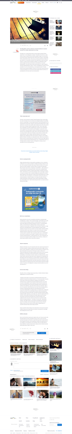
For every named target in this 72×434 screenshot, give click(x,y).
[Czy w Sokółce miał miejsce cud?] (29, 394)
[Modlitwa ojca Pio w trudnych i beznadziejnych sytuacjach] (59, 39)
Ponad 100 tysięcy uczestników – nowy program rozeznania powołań (16, 355)
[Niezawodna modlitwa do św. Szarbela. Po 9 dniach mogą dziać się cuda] (59, 33)
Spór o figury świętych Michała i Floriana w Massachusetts (29, 354)
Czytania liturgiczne (36, 424)
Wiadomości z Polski (52, 363)
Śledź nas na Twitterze (56, 71)
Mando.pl (25, 430)
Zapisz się (59, 424)
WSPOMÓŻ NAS (60, 430)
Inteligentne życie (42, 418)
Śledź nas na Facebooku (56, 69)
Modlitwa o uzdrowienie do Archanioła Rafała (29, 387)
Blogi (22, 0)
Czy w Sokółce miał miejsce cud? (28, 399)
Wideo (43, 2)
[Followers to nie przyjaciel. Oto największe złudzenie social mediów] (42, 349)
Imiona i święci (28, 426)
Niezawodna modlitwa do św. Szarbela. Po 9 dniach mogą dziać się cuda (52, 33)
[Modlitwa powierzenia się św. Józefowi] (16, 394)
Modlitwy (35, 426)
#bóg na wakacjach (31, 339)
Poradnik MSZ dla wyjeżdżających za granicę (54, 362)
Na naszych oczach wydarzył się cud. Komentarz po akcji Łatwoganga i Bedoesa (42, 400)
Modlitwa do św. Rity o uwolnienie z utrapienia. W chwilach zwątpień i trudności (55, 388)
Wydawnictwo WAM (18, 430)
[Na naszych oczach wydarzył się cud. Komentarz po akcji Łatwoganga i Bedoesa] (42, 394)
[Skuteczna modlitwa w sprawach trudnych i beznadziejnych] (59, 22)
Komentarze (34, 2)
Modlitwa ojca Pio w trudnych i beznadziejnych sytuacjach (52, 38)
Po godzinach (35, 417)
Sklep (28, 0)
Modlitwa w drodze (18, 0)
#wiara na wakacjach (39, 339)
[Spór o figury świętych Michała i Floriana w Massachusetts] (29, 349)
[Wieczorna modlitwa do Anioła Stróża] (42, 382)
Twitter (52, 419)
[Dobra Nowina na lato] (56, 369)
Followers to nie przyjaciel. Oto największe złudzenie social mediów (42, 355)
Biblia (11, 0)
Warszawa (51, 2)
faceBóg (26, 0)
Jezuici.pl (11, 430)
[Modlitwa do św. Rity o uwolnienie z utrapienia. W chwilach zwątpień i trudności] (56, 382)
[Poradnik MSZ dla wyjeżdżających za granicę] (56, 356)
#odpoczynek (24, 339)
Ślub (19, 426)
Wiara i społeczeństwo (17, 41)
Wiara (39, 2)
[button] (57, 2)
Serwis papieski (21, 424)
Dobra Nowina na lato (53, 373)
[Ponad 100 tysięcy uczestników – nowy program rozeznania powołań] (16, 349)
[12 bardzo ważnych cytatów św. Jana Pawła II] (56, 394)
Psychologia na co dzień (37, 425)
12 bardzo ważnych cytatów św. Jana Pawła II (55, 399)
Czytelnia (28, 421)
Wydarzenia (28, 2)
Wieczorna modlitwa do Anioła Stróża (42, 387)
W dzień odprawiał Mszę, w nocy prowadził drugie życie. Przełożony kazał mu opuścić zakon (52, 27)
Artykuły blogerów (21, 425)
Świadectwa (28, 425)
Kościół (51, 351)
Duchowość (27, 424)
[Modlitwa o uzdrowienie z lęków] (16, 382)
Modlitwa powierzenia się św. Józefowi (16, 399)
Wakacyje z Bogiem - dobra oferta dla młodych (54, 350)
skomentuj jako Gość (17, 370)
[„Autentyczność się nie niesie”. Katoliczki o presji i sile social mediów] (59, 44)
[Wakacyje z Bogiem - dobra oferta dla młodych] (56, 344)
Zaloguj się (11, 370)
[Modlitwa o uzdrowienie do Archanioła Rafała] (29, 382)
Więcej (47, 2)
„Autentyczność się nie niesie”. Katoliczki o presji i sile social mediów (52, 44)
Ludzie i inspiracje (43, 425)
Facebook (58, 0)
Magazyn (14, 0)
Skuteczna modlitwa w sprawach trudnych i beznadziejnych (52, 21)
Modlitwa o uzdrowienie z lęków (15, 387)
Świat (20, 417)
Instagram (61, 0)
